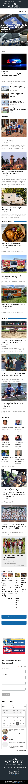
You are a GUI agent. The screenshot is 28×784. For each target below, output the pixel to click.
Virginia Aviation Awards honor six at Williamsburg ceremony (16, 95)
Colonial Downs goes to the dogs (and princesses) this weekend (13, 341)
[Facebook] (17, 11)
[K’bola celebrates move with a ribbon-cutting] (14, 128)
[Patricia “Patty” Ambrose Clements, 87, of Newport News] (18, 453)
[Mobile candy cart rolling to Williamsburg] (14, 197)
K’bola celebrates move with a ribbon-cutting (12, 140)
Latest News (4, 22)
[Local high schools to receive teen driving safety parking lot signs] (5, 110)
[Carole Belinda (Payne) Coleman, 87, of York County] (5, 422)
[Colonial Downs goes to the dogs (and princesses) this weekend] (14, 329)
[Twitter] (25, 11)
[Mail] (23, 11)
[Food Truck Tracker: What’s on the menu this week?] (14, 294)
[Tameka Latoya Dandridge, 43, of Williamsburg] (5, 438)
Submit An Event (7, 701)
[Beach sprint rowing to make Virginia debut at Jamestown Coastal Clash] (14, 392)
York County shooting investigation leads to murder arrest (18, 88)
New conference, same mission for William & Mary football (13, 374)
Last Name (4, 680)
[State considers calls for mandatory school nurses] (5, 103)
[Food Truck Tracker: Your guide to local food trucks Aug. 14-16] (14, 264)
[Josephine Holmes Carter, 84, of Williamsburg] (18, 438)
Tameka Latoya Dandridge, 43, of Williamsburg (6, 444)
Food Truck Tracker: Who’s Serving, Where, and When (11, 244)
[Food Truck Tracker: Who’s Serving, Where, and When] (14, 233)
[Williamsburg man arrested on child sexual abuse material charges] (10, 39)
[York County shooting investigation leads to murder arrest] (5, 88)
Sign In (19, 1)
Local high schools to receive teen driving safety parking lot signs (18, 109)
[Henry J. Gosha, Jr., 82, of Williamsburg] (18, 422)
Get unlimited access (9, 1)
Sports (4, 318)
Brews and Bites (7, 221)
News (3, 51)
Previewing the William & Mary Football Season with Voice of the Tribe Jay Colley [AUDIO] (13, 526)
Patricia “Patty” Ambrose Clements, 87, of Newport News (20, 459)
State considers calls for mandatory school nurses (17, 102)
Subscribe (6, 3)
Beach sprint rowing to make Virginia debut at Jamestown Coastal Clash (12, 405)
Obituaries (5, 417)
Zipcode (4, 686)
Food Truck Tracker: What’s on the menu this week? (13, 305)
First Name (4, 674)
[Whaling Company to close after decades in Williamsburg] (14, 161)
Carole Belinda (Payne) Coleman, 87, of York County (7, 429)
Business (4, 117)
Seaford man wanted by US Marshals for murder (11, 75)
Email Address (6, 668)
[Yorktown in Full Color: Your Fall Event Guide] (14, 546)
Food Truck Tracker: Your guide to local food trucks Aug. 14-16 (13, 276)
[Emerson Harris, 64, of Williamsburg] (5, 453)
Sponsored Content (8, 467)
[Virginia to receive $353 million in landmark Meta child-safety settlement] (14, 23)
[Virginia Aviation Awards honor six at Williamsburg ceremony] (5, 95)
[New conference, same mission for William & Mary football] (14, 362)
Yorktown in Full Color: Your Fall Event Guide (13, 556)
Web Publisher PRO (19, 782)
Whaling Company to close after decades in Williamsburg (13, 173)
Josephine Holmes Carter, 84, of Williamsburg (19, 444)
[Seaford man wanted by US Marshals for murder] (14, 62)
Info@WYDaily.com (14, 774)
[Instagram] (20, 11)
